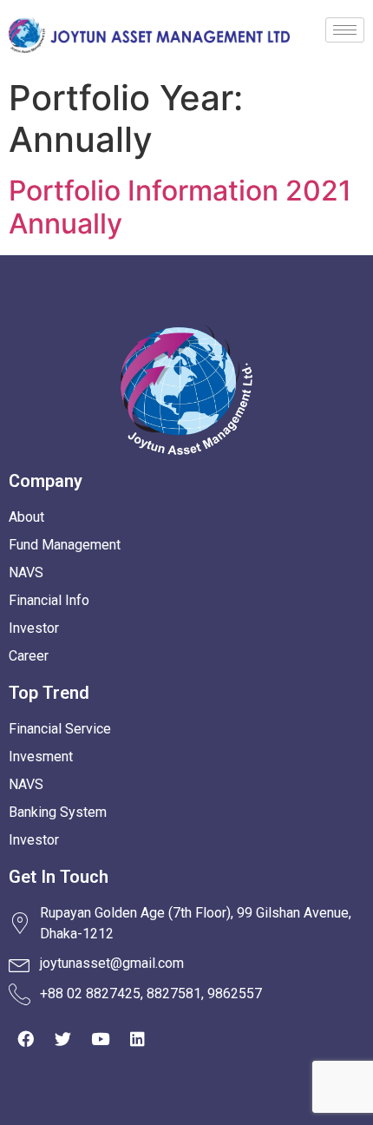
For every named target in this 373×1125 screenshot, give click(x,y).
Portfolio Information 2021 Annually (180, 207)
